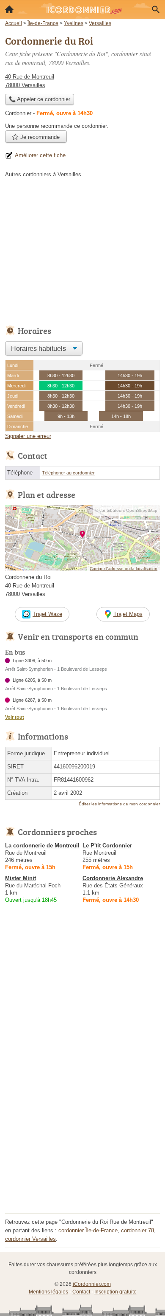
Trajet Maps (128, 614)
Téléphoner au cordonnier (68, 472)
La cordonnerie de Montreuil (42, 845)
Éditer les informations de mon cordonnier (119, 804)
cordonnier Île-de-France (88, 1230)
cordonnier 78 (137, 1230)
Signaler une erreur (28, 436)
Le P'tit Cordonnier (107, 845)
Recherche (155, 9)
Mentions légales (48, 1292)
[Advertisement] (82, 1128)
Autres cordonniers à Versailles (43, 174)
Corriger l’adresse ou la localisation (123, 568)
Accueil (9, 9)
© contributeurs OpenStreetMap (126, 510)
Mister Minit (20, 878)
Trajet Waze (47, 614)
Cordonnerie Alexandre (112, 878)
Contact (81, 1292)
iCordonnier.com (92, 1284)
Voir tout (14, 717)
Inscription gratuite (115, 1292)
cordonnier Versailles (30, 1239)
